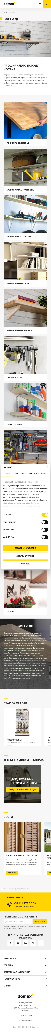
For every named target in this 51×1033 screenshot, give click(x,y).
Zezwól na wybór (25, 556)
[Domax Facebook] (10, 943)
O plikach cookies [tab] (38, 473)
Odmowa (25, 564)
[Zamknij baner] (47, 467)
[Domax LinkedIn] (25, 943)
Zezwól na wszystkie (25, 548)
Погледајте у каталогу (16, 89)
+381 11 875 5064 (26, 1015)
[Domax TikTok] (41, 943)
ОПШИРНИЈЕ (12, 873)
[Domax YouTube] (18, 943)
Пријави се (40, 921)
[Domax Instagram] (33, 943)
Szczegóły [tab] (20, 473)
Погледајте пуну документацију (22, 789)
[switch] (45, 522)
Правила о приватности (13, 928)
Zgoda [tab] (7, 473)
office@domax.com (25, 1020)
